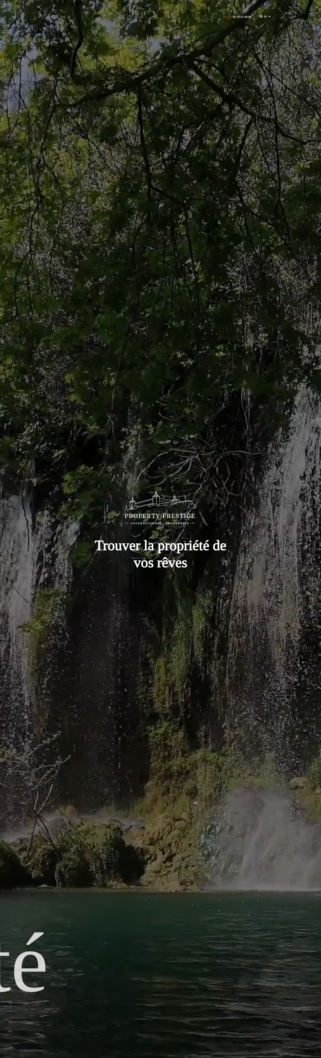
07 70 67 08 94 (242, 16)
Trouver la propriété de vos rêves (160, 553)
